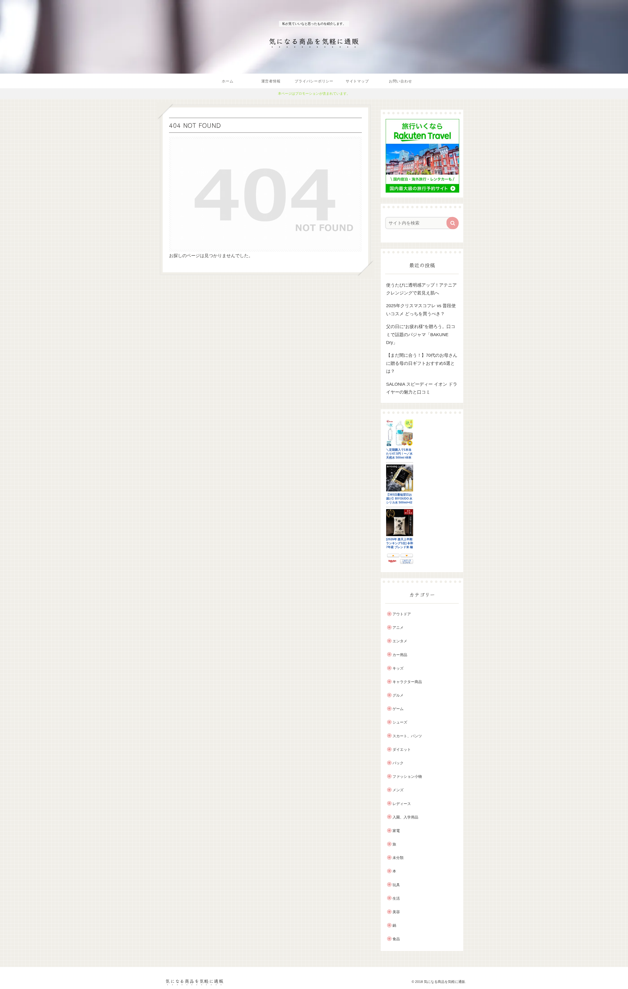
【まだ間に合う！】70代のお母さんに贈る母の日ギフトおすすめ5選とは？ (421, 363)
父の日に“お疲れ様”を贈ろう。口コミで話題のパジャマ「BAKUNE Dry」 (420, 334)
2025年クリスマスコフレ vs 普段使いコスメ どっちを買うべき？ (421, 309)
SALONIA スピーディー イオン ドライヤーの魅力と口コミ (421, 388)
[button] (452, 223)
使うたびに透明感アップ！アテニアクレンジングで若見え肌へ (421, 289)
